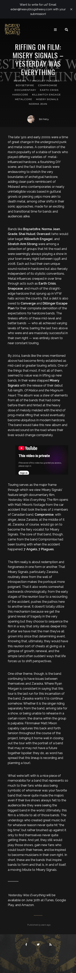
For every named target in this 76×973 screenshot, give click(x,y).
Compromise (47, 85)
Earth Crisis (49, 89)
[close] (71, 9)
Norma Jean (38, 103)
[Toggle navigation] (55, 30)
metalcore (23, 99)
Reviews (20, 80)
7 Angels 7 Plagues (44, 80)
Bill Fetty (44, 119)
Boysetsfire (25, 85)
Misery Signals (47, 99)
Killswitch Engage (46, 94)
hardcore (20, 94)
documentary (25, 89)
